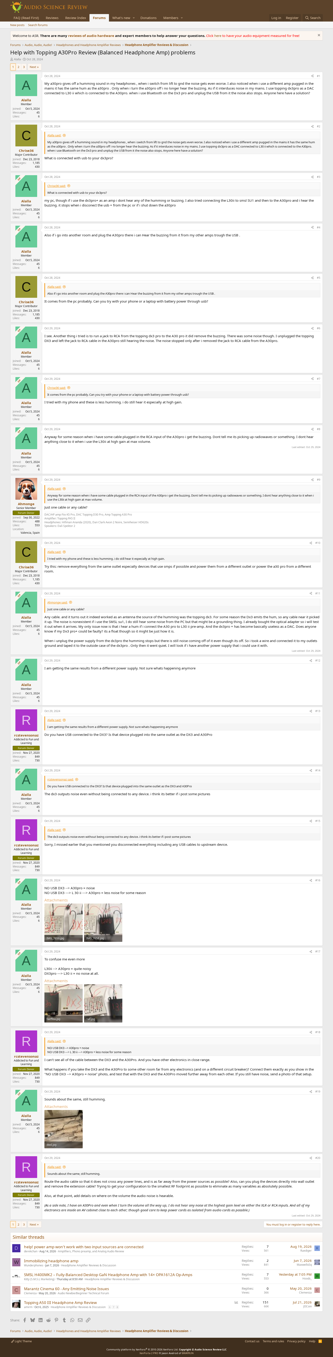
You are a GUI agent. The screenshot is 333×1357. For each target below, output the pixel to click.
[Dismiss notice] (318, 35)
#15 (317, 821)
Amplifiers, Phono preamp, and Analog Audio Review (91, 1251)
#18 (317, 1032)
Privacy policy (296, 1341)
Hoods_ (307, 1278)
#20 (317, 1158)
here (218, 35)
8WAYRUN (187, 1353)
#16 (317, 880)
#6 (318, 328)
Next (33, 67)
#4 (318, 227)
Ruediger (306, 1251)
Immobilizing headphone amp (51, 1260)
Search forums (38, 25)
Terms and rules (273, 1341)
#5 (318, 278)
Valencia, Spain (30, 533)
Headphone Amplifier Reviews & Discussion (88, 1265)
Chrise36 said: (56, 186)
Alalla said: (54, 135)
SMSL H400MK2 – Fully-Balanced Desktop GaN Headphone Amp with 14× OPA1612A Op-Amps (108, 1274)
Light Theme (23, 1341)
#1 (318, 76)
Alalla (17, 59)
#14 (317, 770)
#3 (318, 177)
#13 (317, 711)
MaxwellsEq (304, 1265)
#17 (317, 951)
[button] (134, 18)
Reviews (52, 17)
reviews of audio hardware (91, 35)
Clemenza (30, 1293)
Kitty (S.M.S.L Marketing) (39, 1279)
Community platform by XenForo (142, 1349)
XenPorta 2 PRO (149, 1353)
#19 (317, 1091)
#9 (318, 480)
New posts (17, 25)
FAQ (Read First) (26, 17)
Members (170, 17)
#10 (317, 543)
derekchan (30, 1251)
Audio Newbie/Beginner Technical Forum (83, 1293)
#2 (318, 126)
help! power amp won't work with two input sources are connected (83, 1246)
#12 (317, 660)
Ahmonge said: (57, 602)
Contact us (252, 1341)
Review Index (75, 17)
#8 (318, 429)
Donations (148, 17)
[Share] (312, 76)
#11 (317, 593)
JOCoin (307, 1306)
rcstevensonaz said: (60, 779)
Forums (99, 17)
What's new (121, 17)
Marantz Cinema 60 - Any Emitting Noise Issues (66, 1288)
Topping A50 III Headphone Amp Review (60, 1302)
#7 (318, 379)
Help (312, 1341)
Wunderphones (33, 1265)
